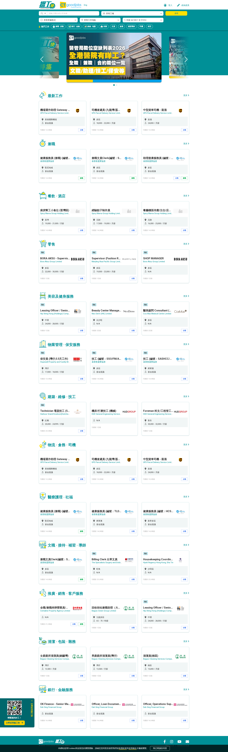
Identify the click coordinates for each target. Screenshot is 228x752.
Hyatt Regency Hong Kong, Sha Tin (158, 562)
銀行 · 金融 (75, 26)
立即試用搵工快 (13, 723)
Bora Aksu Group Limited (51, 261)
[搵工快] (60, 741)
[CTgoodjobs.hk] (46, 741)
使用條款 (133, 748)
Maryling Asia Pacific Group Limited (107, 261)
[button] (43, 13)
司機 (141, 26)
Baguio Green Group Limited (104, 611)
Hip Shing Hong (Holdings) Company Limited (59, 313)
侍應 (105, 26)
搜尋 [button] (176, 13)
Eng (85, 5)
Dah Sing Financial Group (51, 707)
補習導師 (131, 26)
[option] (62, 117)
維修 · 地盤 (91, 26)
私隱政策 (123, 748)
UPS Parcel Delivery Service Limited (55, 113)
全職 (81, 130)
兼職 (81, 178)
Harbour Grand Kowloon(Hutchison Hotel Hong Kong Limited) (66, 414)
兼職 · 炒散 (59, 26)
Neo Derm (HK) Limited (102, 313)
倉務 (121, 26)
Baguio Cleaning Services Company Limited (59, 659)
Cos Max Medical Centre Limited (157, 313)
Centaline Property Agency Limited (55, 611)
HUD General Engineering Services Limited (110, 414)
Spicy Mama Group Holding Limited (55, 213)
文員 (113, 26)
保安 (149, 26)
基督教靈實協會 (47, 161)
